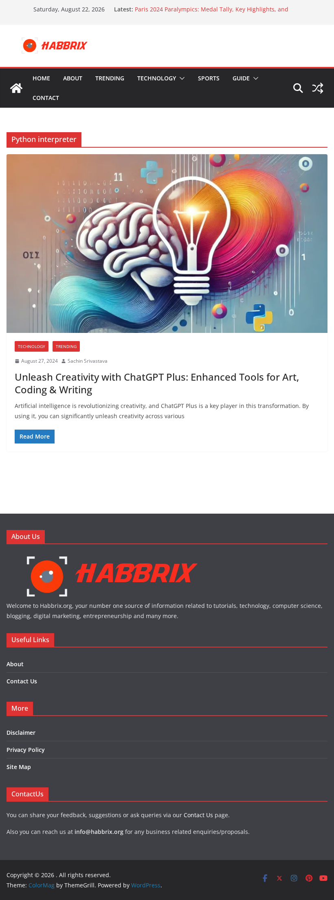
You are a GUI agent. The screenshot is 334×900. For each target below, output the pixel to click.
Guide (241, 78)
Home (41, 78)
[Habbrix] (112, 557)
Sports (209, 78)
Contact (46, 98)
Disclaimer (21, 732)
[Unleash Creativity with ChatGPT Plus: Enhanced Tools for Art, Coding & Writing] (167, 243)
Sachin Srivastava (88, 360)
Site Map (19, 767)
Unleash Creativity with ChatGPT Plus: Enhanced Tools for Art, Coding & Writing (157, 383)
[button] (180, 78)
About (72, 78)
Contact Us (22, 681)
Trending (109, 78)
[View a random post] (317, 88)
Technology (156, 78)
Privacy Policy (26, 750)
